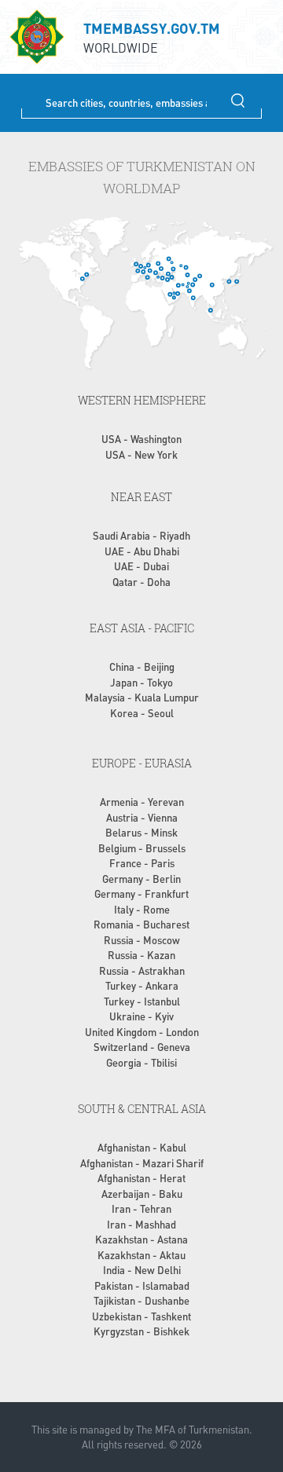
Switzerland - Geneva (142, 1046)
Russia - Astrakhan (142, 970)
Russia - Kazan (141, 954)
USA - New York (141, 454)
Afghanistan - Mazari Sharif (142, 1163)
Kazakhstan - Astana (141, 1239)
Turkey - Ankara (141, 985)
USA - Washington (141, 438)
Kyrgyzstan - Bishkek (141, 1331)
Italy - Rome (142, 909)
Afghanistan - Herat (141, 1178)
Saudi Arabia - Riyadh (141, 535)
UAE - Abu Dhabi (142, 551)
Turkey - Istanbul (142, 1001)
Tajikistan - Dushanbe (141, 1300)
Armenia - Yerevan (142, 801)
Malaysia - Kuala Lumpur (142, 697)
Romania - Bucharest (141, 924)
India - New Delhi (142, 1269)
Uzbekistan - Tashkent (141, 1316)
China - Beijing (142, 666)
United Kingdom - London (142, 1031)
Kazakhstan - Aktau (141, 1254)
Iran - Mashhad (141, 1224)
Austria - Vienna (142, 817)
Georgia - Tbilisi (141, 1062)
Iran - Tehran (141, 1208)
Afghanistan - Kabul (141, 1147)
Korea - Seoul (142, 713)
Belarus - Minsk (141, 832)
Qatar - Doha (141, 581)
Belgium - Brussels (142, 848)
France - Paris (142, 863)
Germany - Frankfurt (141, 893)
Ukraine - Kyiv (141, 1016)
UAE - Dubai (141, 566)
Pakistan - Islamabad (141, 1285)
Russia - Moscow (142, 940)
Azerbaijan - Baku (141, 1193)
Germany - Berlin (141, 878)
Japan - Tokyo (141, 682)
